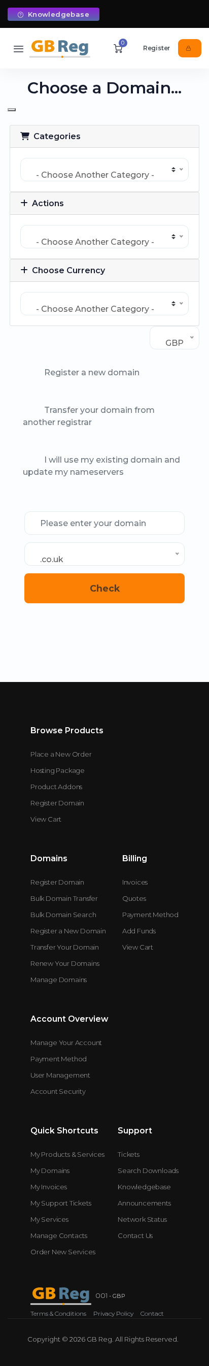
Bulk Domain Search (63, 914)
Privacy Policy (113, 1313)
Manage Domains (58, 979)
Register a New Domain (68, 931)
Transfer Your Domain (64, 947)
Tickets (129, 1154)
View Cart (45, 819)
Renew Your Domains (64, 963)
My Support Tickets (60, 1203)
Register (156, 48)
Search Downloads (148, 1170)
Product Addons (56, 787)
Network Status (142, 1219)
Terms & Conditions (58, 1313)
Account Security (58, 1091)
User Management (60, 1075)
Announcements (144, 1203)
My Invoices (48, 1187)
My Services (49, 1219)
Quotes (134, 898)
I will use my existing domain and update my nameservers (101, 466)
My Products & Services (67, 1154)
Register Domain (57, 803)
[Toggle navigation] (18, 48)
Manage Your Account (66, 1042)
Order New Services (62, 1252)
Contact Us (135, 1235)
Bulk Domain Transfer (64, 898)
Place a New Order (61, 754)
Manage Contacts (58, 1235)
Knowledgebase (57, 14)
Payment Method (150, 914)
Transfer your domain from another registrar (89, 416)
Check (105, 588)
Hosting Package (57, 770)
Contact (152, 1313)
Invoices (135, 882)
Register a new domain (92, 372)
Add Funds (139, 931)
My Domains (49, 1170)
